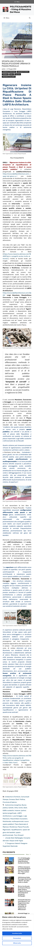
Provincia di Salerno (9, 76)
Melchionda (7, 821)
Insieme (17, 810)
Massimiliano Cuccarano (18, 819)
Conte (20, 808)
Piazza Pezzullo (23, 827)
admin (3, 69)
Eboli (11, 74)
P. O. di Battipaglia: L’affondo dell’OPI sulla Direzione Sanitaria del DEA (24, 860)
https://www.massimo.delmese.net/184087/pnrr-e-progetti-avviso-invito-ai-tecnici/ (17, 256)
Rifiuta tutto (17, 943)
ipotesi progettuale (9, 813)
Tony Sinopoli (18, 835)
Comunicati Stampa (23, 71)
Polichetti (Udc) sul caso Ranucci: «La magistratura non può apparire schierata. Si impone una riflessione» (24, 904)
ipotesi (23, 810)
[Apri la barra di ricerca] (29, 18)
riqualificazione (16, 830)
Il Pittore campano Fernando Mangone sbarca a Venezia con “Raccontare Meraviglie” (24, 870)
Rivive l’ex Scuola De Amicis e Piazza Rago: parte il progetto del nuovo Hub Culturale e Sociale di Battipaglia (24, 891)
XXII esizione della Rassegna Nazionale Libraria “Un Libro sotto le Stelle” (24, 880)
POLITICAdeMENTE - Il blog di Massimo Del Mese (20, 9)
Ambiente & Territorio (9, 71)
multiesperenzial (17, 821)
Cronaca (5, 74)
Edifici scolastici (8, 810)
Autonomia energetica (13, 805)
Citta (16, 808)
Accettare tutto (17, 933)
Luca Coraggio (17, 816)
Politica (17, 74)
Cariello (11, 808)
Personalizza (17, 938)
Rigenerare (7, 830)
